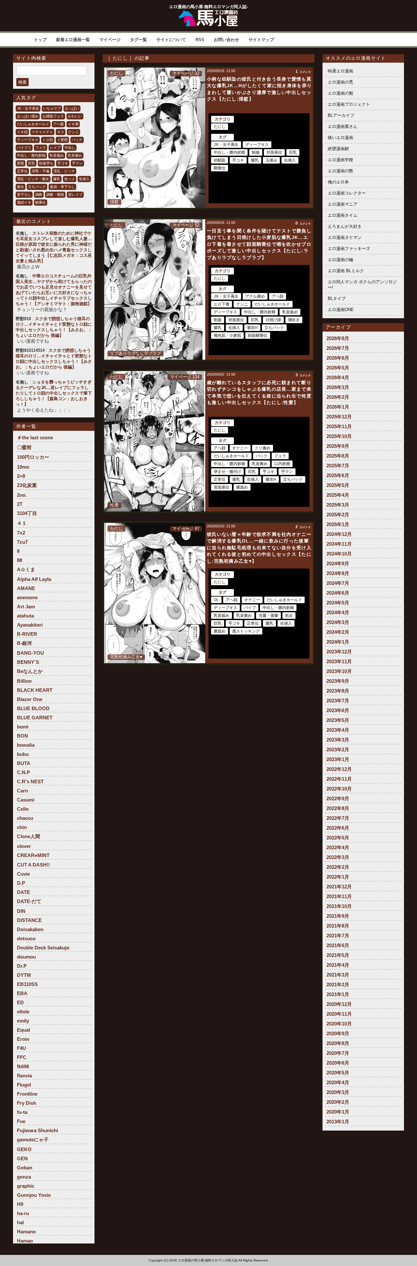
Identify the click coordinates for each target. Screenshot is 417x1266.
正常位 (22, 171)
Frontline (27, 1094)
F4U (21, 1048)
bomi (22, 726)
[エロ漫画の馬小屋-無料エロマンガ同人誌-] (208, 12)
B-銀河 (24, 643)
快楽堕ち (46, 163)
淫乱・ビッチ (64, 171)
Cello (23, 809)
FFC (21, 1057)
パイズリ (24, 147)
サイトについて (171, 39)
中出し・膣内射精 (31, 155)
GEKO (24, 1149)
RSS (199, 39)
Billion (24, 681)
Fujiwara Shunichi (37, 1130)
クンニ (73, 132)
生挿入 (84, 179)
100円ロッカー (33, 457)
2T (19, 504)
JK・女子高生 (28, 108)
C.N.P (23, 772)
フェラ (40, 147)
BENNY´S (28, 662)
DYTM (24, 975)
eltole (23, 1011)
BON (22, 736)
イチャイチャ (42, 132)
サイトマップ (261, 39)
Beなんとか (30, 671)
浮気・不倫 (41, 171)
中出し (70, 147)
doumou (26, 957)
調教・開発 (55, 194)
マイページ (110, 39)
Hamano (26, 1231)
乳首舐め (57, 155)
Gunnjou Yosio (34, 1195)
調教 (38, 194)
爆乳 (56, 179)
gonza (24, 1177)
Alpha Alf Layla (34, 579)
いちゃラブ (52, 108)
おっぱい (72, 108)
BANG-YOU (30, 653)
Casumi (25, 800)
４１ (22, 523)
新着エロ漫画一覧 (73, 39)
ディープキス (27, 140)
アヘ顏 (58, 124)
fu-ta (22, 1112)
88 (19, 560)
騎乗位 (40, 202)
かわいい (75, 116)
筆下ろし (24, 194)
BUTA (23, 763)
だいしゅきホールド (33, 124)
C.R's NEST (30, 781)
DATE (23, 892)
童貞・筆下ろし (62, 187)
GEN (22, 1158)
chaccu (25, 818)
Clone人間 (28, 836)
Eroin (23, 1039)
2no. (22, 495)
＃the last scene (35, 437)
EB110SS (27, 984)
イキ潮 (73, 124)
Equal (23, 1030)
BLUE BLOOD (33, 708)
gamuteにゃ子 (33, 1139)
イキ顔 (22, 132)
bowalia (26, 745)
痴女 (20, 187)
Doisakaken (30, 929)
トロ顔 (47, 140)
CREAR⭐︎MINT (33, 855)
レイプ (55, 147)
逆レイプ (75, 194)
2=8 (21, 476)
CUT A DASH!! (33, 864)
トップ (40, 39)
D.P (21, 883)
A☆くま (26, 569)
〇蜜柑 (24, 447)
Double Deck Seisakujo (43, 947)
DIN (21, 911)
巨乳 (31, 163)
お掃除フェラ (53, 116)
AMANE (26, 588)
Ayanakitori (30, 625)
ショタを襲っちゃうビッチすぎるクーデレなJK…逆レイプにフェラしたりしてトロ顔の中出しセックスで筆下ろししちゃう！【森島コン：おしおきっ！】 (54, 393)
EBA (22, 993)
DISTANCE (29, 920)
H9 (20, 1204)
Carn (22, 790)
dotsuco (26, 938)
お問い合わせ (226, 39)
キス (60, 132)
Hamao (25, 1240)
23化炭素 (27, 485)
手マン (77, 163)
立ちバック (37, 187)
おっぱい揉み (27, 116)
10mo (23, 467)
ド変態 (62, 140)
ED (20, 1002)
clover (24, 846)
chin (22, 827)
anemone (27, 597)
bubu (23, 754)
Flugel (24, 1084)
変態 (20, 163)
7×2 (21, 533)
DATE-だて (29, 901)
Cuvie (23, 874)
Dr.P (22, 966)
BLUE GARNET (34, 717)
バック (77, 140)
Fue (21, 1121)
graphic (25, 1186)
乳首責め (75, 155)
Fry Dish (26, 1103)
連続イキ (24, 202)
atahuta (25, 615)
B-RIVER (27, 634)
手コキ (62, 163)
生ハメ (69, 179)
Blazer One (29, 699)
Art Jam (26, 606)
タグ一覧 (138, 39)
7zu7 (22, 542)
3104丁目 (27, 513)
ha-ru (23, 1213)
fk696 (23, 1066)
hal (20, 1222)
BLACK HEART (34, 690)
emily (23, 1021)
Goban (24, 1167)
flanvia (24, 1075)
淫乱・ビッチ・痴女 (33, 179)
